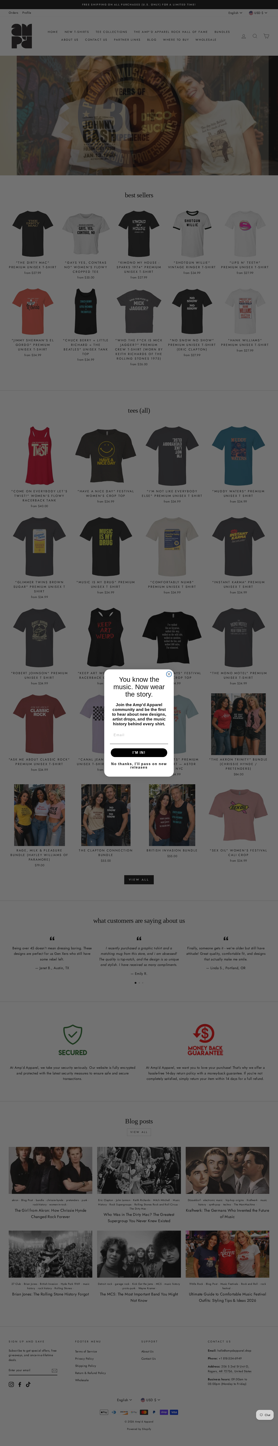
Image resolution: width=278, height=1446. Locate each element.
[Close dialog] (169, 674)
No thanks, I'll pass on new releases (139, 765)
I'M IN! (139, 752)
